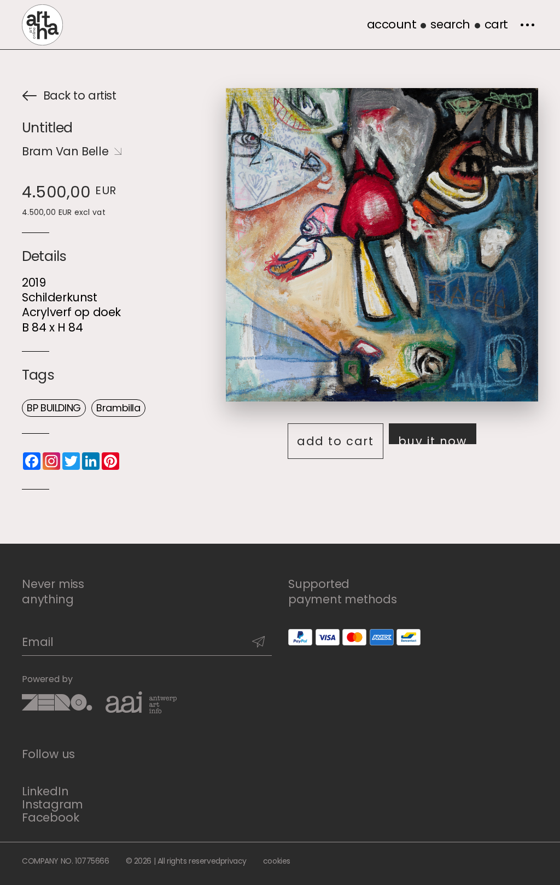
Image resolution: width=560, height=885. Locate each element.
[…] (527, 25)
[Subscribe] (258, 642)
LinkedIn (45, 791)
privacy (233, 860)
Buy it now (432, 438)
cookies (276, 860)
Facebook (50, 817)
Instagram (52, 804)
